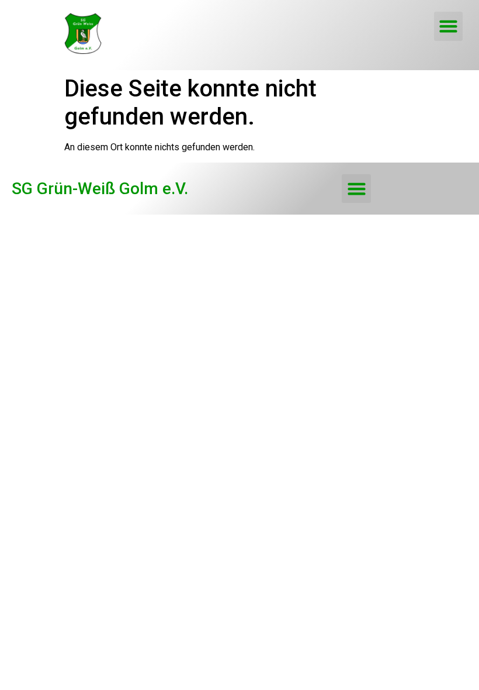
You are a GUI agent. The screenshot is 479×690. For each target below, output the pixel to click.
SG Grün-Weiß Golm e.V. (100, 188)
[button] (448, 26)
